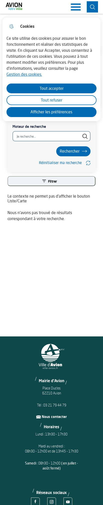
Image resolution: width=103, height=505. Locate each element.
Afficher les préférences (51, 111)
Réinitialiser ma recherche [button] (60, 162)
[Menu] (76, 7)
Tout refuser (51, 100)
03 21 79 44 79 (54, 405)
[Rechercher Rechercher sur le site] (92, 7)
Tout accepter (52, 88)
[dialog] (51, 69)
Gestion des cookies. (24, 74)
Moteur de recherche (29, 126)
